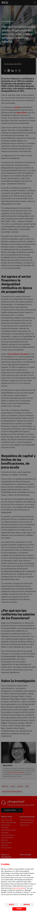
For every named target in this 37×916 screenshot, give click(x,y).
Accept (19, 908)
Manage (27, 904)
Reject (11, 904)
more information (18, 888)
